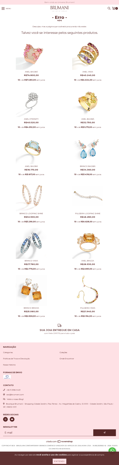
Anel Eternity (31, 119)
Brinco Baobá (87, 166)
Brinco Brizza (31, 308)
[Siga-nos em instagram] (5, 419)
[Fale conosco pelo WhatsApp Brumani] (112, 450)
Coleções (63, 352)
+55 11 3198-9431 (13, 390)
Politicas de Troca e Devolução (16, 358)
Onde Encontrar (67, 358)
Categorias (8, 352)
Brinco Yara (31, 261)
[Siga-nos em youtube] (12, 419)
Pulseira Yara (87, 308)
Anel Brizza (87, 261)
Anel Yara (87, 72)
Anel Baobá (31, 72)
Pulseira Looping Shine (87, 213)
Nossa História (9, 365)
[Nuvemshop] (59, 443)
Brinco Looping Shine (31, 213)
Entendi (59, 461)
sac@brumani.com (15, 394)
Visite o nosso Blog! (15, 399)
